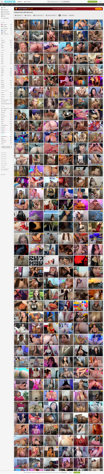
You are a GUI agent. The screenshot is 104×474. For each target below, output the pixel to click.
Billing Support (3, 154)
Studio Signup (3, 165)
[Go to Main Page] (10, 1)
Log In (100, 1)
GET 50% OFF (98, 8)
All (59, 15)
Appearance (19, 15)
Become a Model (4, 163)
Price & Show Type (38, 15)
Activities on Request (51, 15)
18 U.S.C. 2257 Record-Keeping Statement (5, 169)
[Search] (62, 1)
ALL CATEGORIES (7, 147)
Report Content (3, 156)
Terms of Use (3, 161)
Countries (28, 15)
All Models (3, 167)
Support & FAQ (3, 152)
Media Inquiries (3, 158)
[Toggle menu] (2, 1)
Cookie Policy (64, 472)
